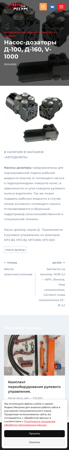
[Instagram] (43, 6)
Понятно (34, 442)
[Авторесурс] (16, 6)
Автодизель (12, 32)
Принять (34, 433)
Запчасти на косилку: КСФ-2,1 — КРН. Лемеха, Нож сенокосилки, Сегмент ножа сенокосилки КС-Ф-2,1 (52, 284)
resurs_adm (22, 398)
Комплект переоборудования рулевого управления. (34, 386)
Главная (9, 36)
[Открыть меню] (61, 6)
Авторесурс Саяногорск (38, 32)
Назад (8, 371)
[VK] (52, 6)
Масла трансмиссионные (18, 268)
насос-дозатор (15, 249)
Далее (61, 371)
